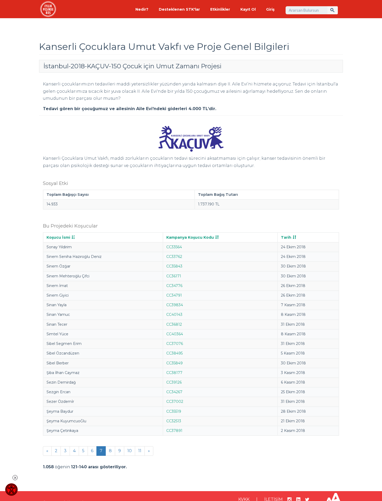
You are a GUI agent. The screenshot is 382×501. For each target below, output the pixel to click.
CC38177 (174, 372)
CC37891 (174, 430)
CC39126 (174, 382)
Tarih (286, 237)
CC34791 (174, 295)
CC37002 (174, 401)
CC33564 (174, 247)
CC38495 (174, 353)
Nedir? (141, 9)
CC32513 (173, 421)
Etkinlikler (220, 9)
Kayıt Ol (248, 9)
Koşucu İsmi (58, 237)
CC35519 (173, 411)
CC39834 (174, 305)
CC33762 (174, 256)
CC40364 (174, 334)
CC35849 (174, 363)
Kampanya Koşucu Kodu (190, 237)
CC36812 (174, 324)
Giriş (270, 9)
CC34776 (174, 285)
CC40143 (174, 314)
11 (139, 450)
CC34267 (174, 392)
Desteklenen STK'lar (179, 9)
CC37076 (174, 343)
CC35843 (174, 266)
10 (129, 450)
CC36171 (173, 276)
